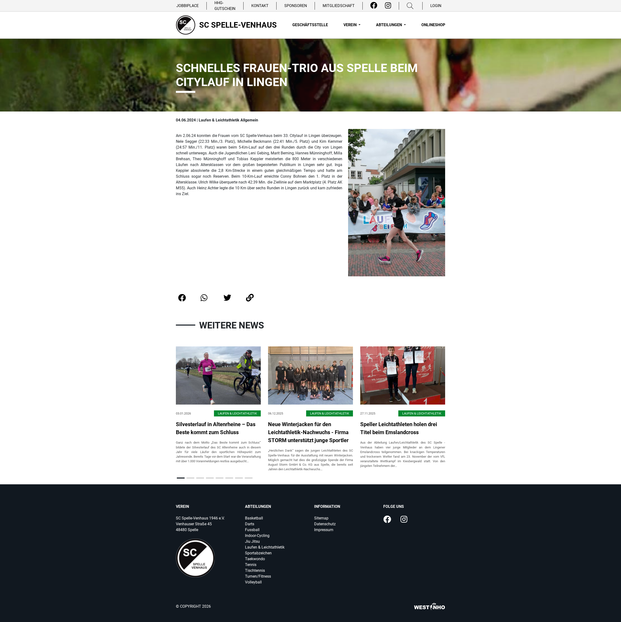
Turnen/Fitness (258, 576)
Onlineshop (433, 25)
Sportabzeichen (258, 553)
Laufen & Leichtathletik (265, 547)
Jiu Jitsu (252, 541)
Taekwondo (255, 559)
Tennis (250, 564)
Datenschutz (325, 524)
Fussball (252, 529)
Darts (249, 524)
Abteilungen (389, 25)
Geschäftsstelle (310, 25)
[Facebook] (373, 5)
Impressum (323, 529)
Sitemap (321, 518)
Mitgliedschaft (339, 5)
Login (435, 5)
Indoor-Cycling (257, 535)
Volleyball (253, 582)
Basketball (254, 518)
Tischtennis (255, 570)
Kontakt (260, 5)
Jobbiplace (187, 5)
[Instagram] (388, 5)
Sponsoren (295, 5)
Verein (350, 25)
